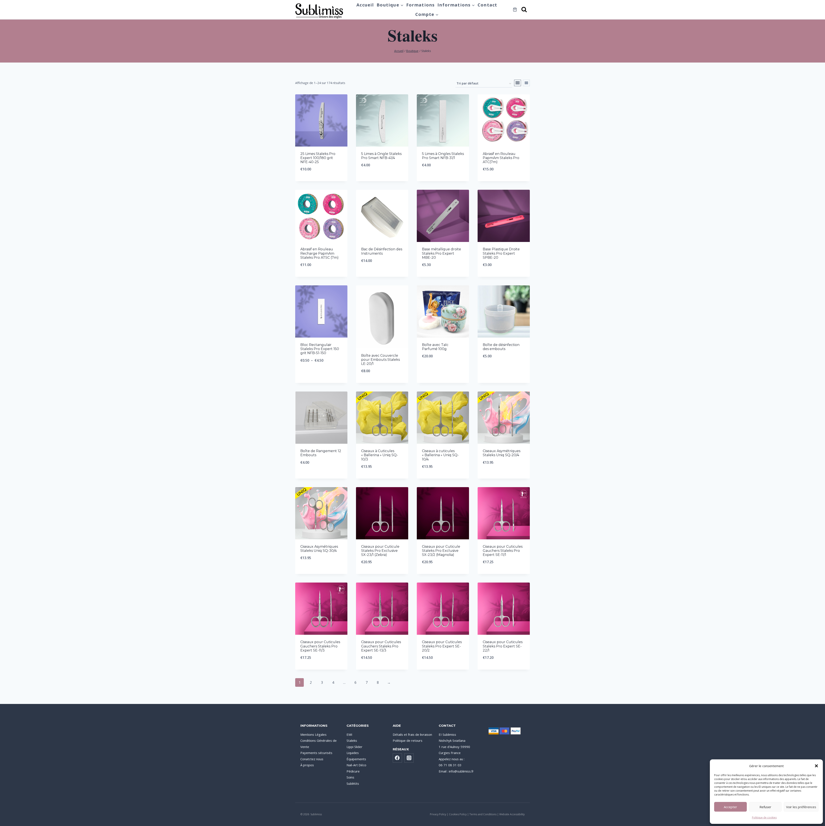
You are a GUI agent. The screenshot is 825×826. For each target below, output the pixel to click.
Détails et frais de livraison (412, 734)
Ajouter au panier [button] (382, 179)
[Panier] (515, 10)
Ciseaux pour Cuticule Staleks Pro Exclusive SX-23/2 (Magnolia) (441, 551)
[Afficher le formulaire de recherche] (524, 10)
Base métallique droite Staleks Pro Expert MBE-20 (441, 253)
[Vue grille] (517, 83)
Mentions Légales (313, 734)
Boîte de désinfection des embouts (501, 347)
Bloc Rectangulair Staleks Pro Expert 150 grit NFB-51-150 (319, 349)
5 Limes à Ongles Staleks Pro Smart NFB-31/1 (443, 156)
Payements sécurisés (316, 753)
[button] (816, 766)
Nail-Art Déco (356, 765)
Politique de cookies (764, 817)
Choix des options (321, 374)
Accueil (365, 5)
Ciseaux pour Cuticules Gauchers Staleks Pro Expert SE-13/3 (381, 646)
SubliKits (353, 783)
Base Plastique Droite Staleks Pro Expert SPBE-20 (501, 253)
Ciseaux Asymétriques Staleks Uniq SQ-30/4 (319, 549)
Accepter (730, 807)
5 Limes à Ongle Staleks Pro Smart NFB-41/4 (381, 156)
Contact (487, 5)
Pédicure (353, 771)
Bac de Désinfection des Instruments (381, 251)
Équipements (356, 759)
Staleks (352, 740)
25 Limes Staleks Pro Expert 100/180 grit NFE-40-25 (317, 158)
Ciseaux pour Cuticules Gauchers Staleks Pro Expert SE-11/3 (320, 646)
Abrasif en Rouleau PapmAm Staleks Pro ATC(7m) (501, 158)
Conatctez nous (311, 759)
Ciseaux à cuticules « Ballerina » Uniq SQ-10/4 (440, 455)
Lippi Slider (354, 747)
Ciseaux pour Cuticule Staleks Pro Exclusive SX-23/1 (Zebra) (380, 551)
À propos (307, 765)
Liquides (353, 753)
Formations (420, 5)
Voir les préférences (801, 807)
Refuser (765, 807)
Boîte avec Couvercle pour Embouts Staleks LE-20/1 (380, 359)
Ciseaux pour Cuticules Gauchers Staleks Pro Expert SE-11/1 (502, 551)
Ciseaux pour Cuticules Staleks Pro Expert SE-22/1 (502, 646)
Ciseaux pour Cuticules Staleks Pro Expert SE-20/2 (442, 646)
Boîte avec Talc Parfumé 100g (435, 347)
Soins (350, 777)
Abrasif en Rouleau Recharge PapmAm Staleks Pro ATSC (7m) (319, 253)
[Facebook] (397, 758)
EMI (349, 734)
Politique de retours (407, 740)
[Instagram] (409, 758)
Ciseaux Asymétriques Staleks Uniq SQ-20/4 (501, 453)
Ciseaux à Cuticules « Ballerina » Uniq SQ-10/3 (379, 455)
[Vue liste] (526, 83)
